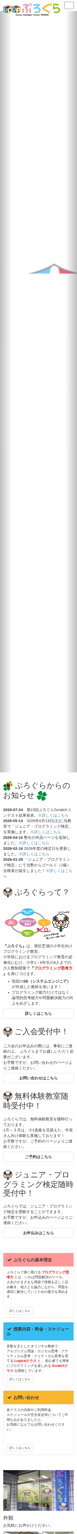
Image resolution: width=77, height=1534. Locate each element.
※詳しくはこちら (53, 815)
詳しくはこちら (19, 1310)
